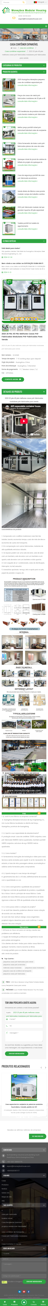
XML (3, 1201)
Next (45, 1067)
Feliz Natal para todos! (11, 248)
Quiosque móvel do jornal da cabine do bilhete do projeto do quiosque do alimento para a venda (32, 161)
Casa (14, 48)
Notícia (4, 1189)
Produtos (5, 1185)
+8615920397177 (13, 1170)
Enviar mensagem (16, 1053)
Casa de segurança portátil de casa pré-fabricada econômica (31, 177)
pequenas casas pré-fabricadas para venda (18, 962)
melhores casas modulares (12, 968)
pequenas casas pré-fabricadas (14, 974)
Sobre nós (5, 1193)
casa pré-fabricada (9, 1214)
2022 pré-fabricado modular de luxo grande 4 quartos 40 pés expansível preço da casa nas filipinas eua (31, 209)
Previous (41, 1067)
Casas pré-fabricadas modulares (14, 1236)
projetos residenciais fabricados (14, 1226)
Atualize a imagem (15, 1281)
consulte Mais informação (27, 85)
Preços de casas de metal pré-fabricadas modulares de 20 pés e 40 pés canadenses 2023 (31, 97)
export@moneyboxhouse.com (30, 19)
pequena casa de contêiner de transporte (17, 971)
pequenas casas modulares (34, 968)
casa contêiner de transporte (13, 1232)
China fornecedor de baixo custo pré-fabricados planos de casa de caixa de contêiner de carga (31, 145)
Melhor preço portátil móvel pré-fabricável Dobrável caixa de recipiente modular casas (32, 129)
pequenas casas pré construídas (14, 965)
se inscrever (37, 1136)
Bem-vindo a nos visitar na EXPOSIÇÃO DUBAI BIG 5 (22, 263)
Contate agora (11, 379)
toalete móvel (7, 1218)
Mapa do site (7, 1197)
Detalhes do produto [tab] (12, 391)
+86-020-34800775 (14, 1162)
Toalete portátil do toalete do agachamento (28, 224)
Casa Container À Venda (11, 1244)
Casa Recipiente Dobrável (12, 1222)
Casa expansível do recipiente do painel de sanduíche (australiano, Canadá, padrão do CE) (24, 1105)
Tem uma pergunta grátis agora (24, 1302)
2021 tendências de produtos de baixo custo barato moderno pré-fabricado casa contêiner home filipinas (31, 113)
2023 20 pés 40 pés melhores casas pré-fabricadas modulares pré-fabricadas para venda (24, 1015)
